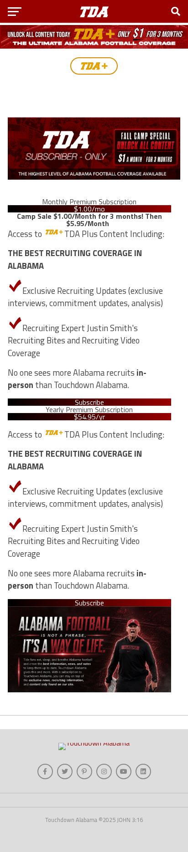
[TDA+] (94, 66)
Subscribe (89, 402)
